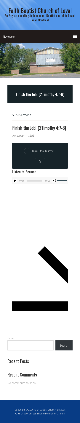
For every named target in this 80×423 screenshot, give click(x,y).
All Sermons (23, 115)
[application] (40, 180)
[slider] (62, 180)
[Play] (15, 180)
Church (19, 413)
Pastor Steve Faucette (43, 151)
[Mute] (54, 180)
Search (11, 338)
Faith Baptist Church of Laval (40, 10)
